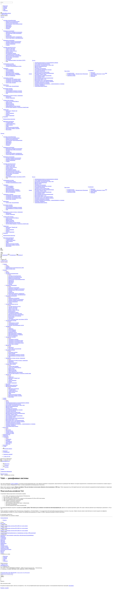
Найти (2, 576)
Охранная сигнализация (13, 287)
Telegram (5, 7)
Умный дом (11, 376)
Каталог (7, 272)
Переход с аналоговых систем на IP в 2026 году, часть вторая (14, 528)
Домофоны (10, 328)
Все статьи (3, 523)
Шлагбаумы (11, 347)
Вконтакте (5, 5)
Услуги (7, 401)
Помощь (2, 544)
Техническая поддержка (6, 549)
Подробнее (71, 585)
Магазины (3, 541)
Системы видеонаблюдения (14, 275)
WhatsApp (5, 10)
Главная (7, 266)
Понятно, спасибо (5, 587)
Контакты (3, 550)
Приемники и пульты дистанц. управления (18, 360)
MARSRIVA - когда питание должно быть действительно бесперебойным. (17, 535)
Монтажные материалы (13, 388)
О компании (8, 439)
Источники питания (12, 352)
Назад (7, 265)
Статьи (2, 552)
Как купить (8, 429)
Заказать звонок (4, 261)
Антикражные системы (13, 322)
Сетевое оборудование (13, 366)
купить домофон (14, 483)
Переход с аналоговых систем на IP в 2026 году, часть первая (14, 530)
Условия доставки (5, 547)
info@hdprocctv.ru (6, 461)
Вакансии (3, 540)
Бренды (2, 551)
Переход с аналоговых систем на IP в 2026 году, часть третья (14, 525)
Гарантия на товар (5, 548)
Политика (3, 542)
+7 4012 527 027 (4, 14)
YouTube (5, 8)
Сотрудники (3, 538)
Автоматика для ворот (13, 339)
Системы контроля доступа (14, 306)
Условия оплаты (4, 545)
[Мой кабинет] (1, 248)
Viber (4, 9)
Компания (3, 536)
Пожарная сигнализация (13, 298)
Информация (3, 543)
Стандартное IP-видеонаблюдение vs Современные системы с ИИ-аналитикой (18, 532)
